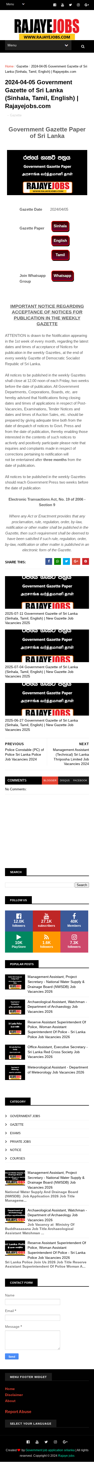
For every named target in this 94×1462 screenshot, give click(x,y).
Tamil (60, 255)
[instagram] (78, 5)
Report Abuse (18, 1411)
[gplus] (87, 5)
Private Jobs (20, 1141)
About (10, 1401)
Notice (15, 1150)
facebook (80, 780)
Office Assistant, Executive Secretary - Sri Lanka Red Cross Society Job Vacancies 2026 (58, 1052)
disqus (65, 780)
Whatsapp (62, 275)
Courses (17, 1158)
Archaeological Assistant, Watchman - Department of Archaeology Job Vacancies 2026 (57, 1007)
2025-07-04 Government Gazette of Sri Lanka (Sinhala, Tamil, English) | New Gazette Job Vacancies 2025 (41, 671)
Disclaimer (14, 1395)
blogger (50, 780)
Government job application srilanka (50, 1450)
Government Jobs (25, 1116)
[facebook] (54, 5)
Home (9, 66)
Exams (15, 1133)
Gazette (22, 66)
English (60, 240)
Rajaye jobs (66, 1455)
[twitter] (70, 5)
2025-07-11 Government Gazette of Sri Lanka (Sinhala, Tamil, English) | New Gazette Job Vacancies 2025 (41, 618)
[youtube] (62, 5)
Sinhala (60, 226)
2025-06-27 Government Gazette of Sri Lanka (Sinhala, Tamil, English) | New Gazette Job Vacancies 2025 (41, 725)
